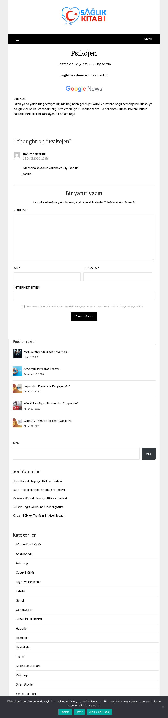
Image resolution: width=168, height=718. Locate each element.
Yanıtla (27, 173)
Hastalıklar (23, 647)
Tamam (64, 711)
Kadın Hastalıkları (28, 665)
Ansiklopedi (24, 554)
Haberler (22, 628)
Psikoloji (22, 675)
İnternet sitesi (27, 287)
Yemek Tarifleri (26, 693)
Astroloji (22, 563)
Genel (20, 600)
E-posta (91, 268)
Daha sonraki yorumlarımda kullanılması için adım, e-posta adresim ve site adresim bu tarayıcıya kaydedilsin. (85, 306)
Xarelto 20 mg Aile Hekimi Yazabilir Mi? (48, 420)
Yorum (21, 210)
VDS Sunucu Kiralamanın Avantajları (46, 351)
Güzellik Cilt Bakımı (29, 619)
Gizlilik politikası (99, 711)
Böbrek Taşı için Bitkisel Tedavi (41, 481)
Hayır (79, 711)
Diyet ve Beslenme (28, 582)
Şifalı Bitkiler (25, 684)
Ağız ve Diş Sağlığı (28, 544)
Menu (148, 39)
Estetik (20, 591)
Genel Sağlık (24, 609)
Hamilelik (22, 637)
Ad (17, 268)
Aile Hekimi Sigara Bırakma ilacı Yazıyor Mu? (51, 403)
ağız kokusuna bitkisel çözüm (44, 507)
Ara (16, 443)
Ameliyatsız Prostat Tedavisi (42, 369)
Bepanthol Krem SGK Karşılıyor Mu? (47, 386)
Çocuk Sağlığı (25, 572)
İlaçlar (20, 656)
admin (106, 64)
